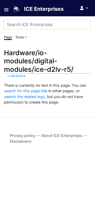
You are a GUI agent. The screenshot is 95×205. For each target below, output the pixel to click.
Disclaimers (20, 141)
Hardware (17, 76)
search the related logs (24, 96)
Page (8, 37)
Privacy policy (22, 135)
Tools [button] (19, 37)
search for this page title (25, 91)
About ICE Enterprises (61, 135)
